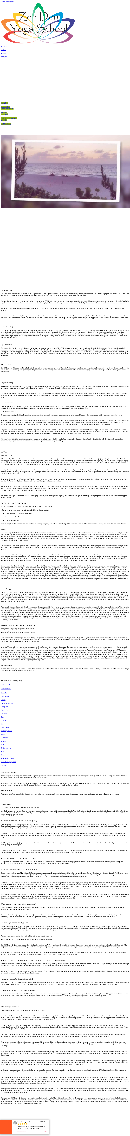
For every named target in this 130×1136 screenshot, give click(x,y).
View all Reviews (21, 1131)
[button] (4, 103)
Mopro (45, 1131)
